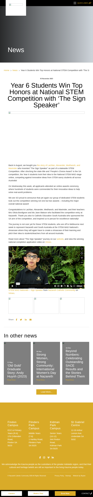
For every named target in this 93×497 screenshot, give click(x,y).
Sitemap (68, 476)
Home (6, 70)
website (60, 239)
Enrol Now (65, 493)
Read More (11, 380)
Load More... (46, 392)
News (15, 70)
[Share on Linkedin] (26, 320)
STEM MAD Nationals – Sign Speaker (26, 290)
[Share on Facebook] (16, 320)
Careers (12, 493)
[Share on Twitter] (21, 320)
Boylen (83, 476)
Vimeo (48, 242)
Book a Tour (38, 493)
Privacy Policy (59, 476)
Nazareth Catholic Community (61, 290)
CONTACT (86, 493)
